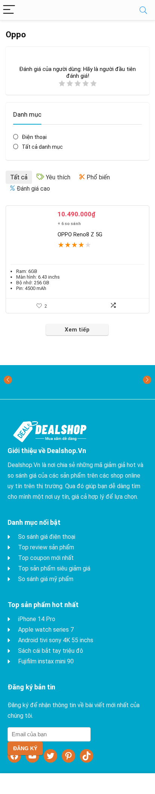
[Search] (143, 10)
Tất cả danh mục (42, 147)
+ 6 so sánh (69, 223)
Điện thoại (34, 137)
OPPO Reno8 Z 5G (80, 234)
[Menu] (9, 10)
